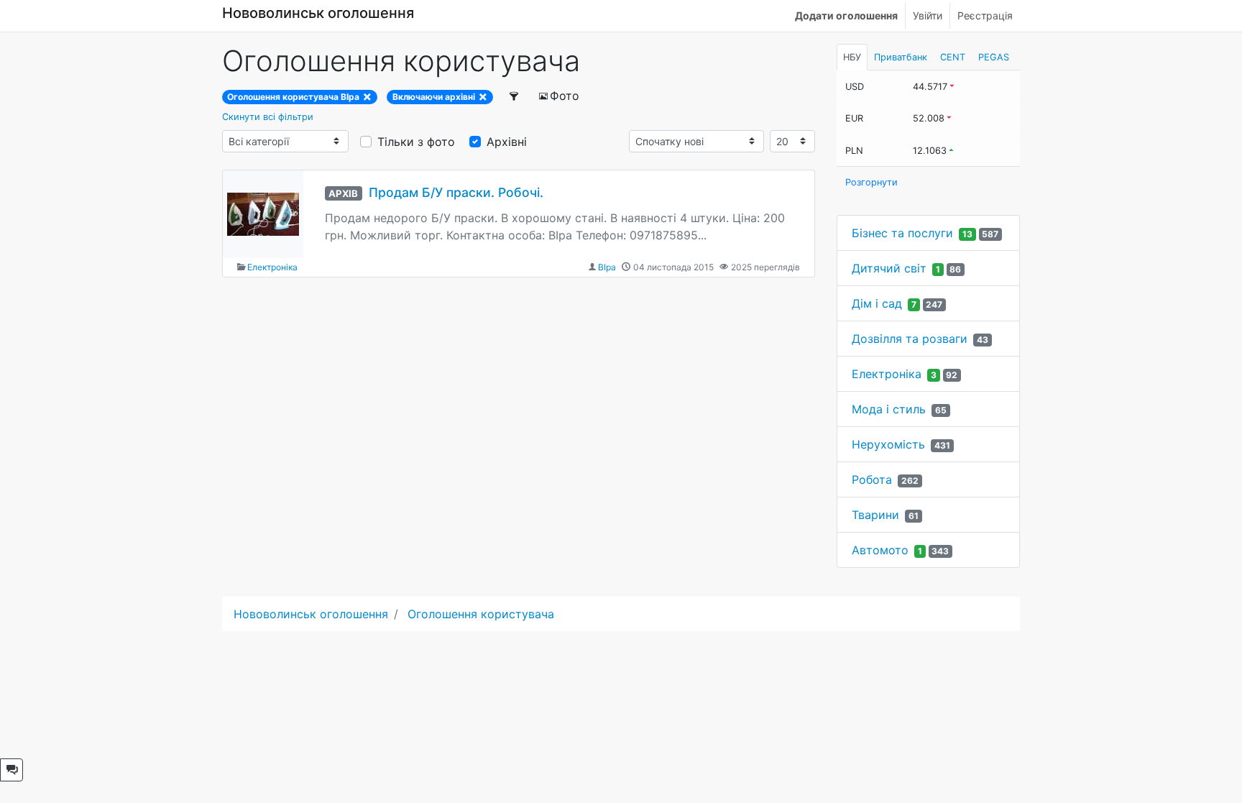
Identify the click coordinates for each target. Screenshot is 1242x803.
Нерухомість (888, 444)
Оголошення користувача (481, 614)
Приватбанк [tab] (900, 57)
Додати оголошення (846, 15)
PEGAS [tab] (993, 57)
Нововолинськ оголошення (318, 13)
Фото (564, 95)
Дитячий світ (889, 268)
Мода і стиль (889, 409)
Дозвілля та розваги (909, 338)
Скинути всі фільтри (267, 116)
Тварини (875, 515)
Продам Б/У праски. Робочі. (456, 192)
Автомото (880, 550)
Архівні (507, 141)
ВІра (607, 267)
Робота (872, 479)
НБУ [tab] (852, 57)
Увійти (927, 15)
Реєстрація (985, 15)
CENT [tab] (952, 57)
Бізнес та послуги (902, 233)
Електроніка (272, 267)
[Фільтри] (515, 95)
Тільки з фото (416, 141)
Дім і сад (877, 303)
